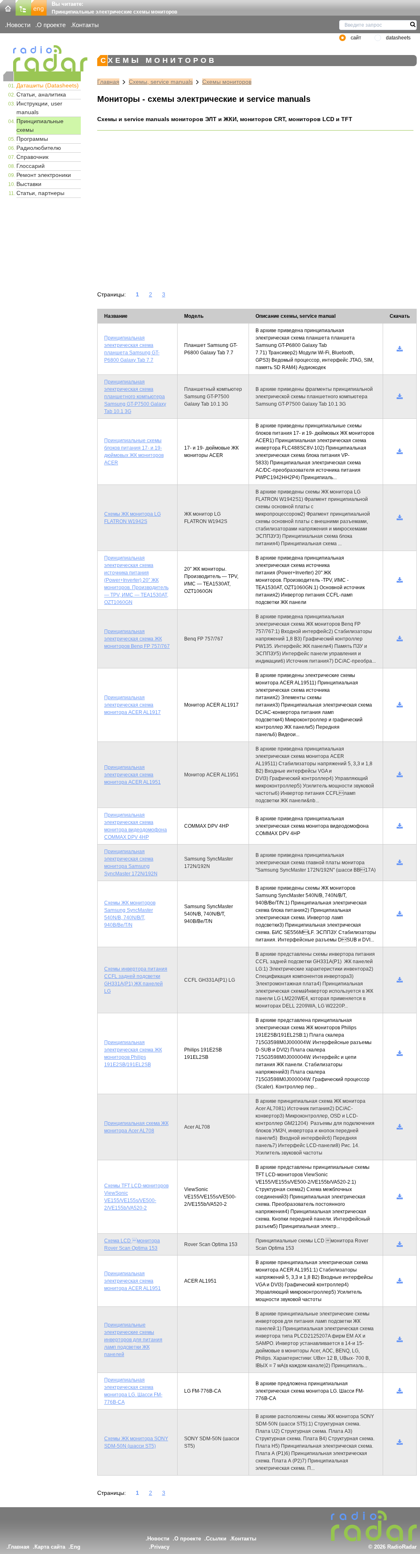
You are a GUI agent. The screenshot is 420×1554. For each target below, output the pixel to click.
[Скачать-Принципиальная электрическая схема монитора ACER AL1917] (400, 705)
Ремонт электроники (43, 175)
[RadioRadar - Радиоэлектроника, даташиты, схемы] (42, 58)
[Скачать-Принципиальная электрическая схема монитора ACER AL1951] (400, 775)
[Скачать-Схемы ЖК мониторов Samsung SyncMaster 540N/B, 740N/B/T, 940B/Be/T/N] (400, 914)
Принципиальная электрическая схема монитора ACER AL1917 (132, 705)
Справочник (32, 157)
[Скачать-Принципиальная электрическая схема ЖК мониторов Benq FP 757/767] (400, 639)
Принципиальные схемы (40, 125)
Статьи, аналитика (41, 94)
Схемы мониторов (226, 81)
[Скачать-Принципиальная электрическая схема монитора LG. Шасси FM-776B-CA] (400, 1391)
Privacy (160, 1547)
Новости (18, 24)
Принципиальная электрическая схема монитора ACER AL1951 (132, 774)
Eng (75, 1547)
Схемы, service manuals (161, 81)
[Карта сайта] (23, 7)
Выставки (28, 184)
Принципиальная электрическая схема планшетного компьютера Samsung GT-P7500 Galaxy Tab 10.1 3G (135, 396)
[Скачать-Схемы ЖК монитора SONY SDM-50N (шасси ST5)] (400, 1442)
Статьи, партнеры (40, 193)
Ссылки (216, 1539)
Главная (108, 81)
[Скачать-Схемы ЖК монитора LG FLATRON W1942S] (400, 518)
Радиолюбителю (38, 148)
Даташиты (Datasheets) (47, 85)
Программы (32, 138)
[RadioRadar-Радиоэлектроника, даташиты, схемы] (8, 7)
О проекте (51, 24)
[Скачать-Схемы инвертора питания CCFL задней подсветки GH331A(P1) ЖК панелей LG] (400, 980)
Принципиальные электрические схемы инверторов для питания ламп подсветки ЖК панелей (133, 1339)
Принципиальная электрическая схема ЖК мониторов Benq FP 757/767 (137, 639)
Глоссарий (30, 166)
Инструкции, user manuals (39, 107)
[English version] (39, 7)
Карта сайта (49, 1547)
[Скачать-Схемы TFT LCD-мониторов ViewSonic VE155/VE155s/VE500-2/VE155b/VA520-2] (400, 1197)
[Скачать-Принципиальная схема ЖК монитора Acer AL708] (400, 1127)
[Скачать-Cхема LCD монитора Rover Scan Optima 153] (400, 1244)
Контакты (85, 24)
